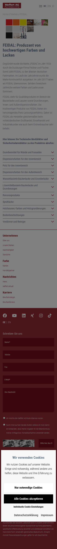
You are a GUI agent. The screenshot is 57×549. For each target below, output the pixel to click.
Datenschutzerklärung (26, 515)
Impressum (47, 515)
